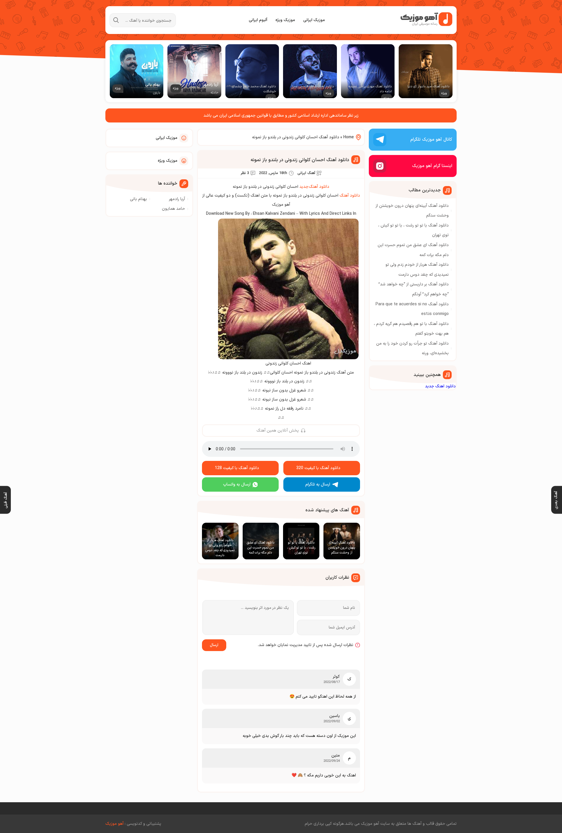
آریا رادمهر (177, 199)
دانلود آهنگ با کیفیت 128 (237, 468)
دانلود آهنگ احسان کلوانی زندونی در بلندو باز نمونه (300, 159)
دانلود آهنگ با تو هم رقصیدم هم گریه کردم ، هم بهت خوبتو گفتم (411, 329)
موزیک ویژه (285, 20)
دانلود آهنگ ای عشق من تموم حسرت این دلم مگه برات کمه (413, 250)
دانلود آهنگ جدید (314, 187)
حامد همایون (173, 209)
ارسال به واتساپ (237, 484)
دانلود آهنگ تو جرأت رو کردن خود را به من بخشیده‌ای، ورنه (412, 348)
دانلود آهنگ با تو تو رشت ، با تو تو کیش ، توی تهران (413, 230)
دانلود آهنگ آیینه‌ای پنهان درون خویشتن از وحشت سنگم (412, 211)
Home (348, 137)
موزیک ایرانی (314, 20)
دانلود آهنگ (350, 196)
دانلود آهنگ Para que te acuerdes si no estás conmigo (412, 309)
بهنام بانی (138, 199)
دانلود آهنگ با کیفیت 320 (318, 468)
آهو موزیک (114, 824)
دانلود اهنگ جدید (440, 386)
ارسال (214, 645)
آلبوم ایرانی (258, 20)
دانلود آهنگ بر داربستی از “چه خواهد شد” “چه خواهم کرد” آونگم (413, 289)
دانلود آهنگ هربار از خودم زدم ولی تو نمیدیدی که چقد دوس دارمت (417, 270)
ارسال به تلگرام (317, 484)
